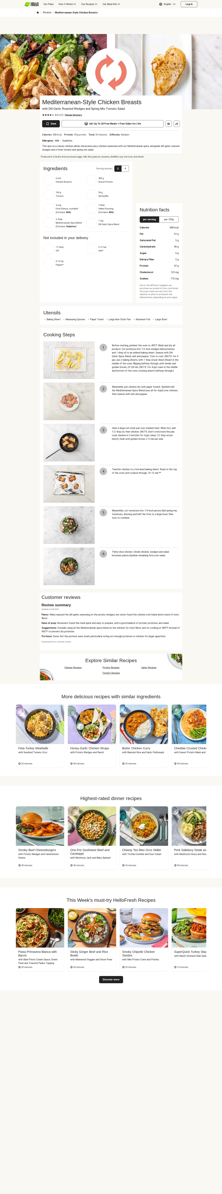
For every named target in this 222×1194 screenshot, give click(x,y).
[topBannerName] (111, 25)
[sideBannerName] (159, 180)
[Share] (177, 124)
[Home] (38, 13)
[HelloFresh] (32, 4)
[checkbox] (43, 115)
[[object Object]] (168, 124)
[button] (168, 4)
